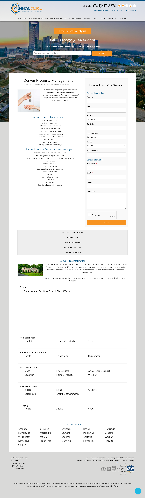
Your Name (91, 164)
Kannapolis (23, 440)
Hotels (28, 408)
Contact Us (122, 19)
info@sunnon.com (17, 469)
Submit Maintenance (101, 10)
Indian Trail (45, 440)
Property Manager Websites (87, 460)
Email (89, 173)
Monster (60, 389)
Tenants (95, 19)
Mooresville (45, 432)
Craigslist (92, 389)
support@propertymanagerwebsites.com (85, 486)
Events (28, 355)
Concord (109, 432)
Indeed (28, 389)
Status (89, 142)
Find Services (62, 370)
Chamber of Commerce (67, 393)
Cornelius (44, 428)
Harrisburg (110, 428)
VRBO (91, 408)
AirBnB (59, 408)
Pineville (109, 440)
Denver (86, 428)
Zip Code (90, 124)
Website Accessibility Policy (109, 486)
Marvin (43, 436)
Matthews (66, 440)
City (88, 106)
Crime (91, 340)
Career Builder (31, 393)
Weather (92, 374)
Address (90, 97)
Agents (104, 19)
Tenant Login (130, 10)
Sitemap (131, 460)
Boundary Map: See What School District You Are (48, 291)
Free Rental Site (112, 460)
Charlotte (29, 340)
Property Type (92, 133)
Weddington (24, 436)
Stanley (22, 444)
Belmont (66, 432)
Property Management (33, 19)
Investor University (53, 19)
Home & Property (64, 374)
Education (29, 374)
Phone (89, 182)
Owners (86, 19)
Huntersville (24, 432)
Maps (27, 370)
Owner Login (117, 10)
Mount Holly (89, 440)
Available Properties (72, 19)
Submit (102, 53)
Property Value (93, 151)
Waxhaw (109, 436)
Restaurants (94, 355)
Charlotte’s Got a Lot (66, 340)
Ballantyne (88, 432)
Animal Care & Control (99, 370)
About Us (112, 19)
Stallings (66, 436)
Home (20, 19)
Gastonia (87, 436)
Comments (91, 191)
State (89, 115)
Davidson (66, 428)
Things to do (62, 355)
